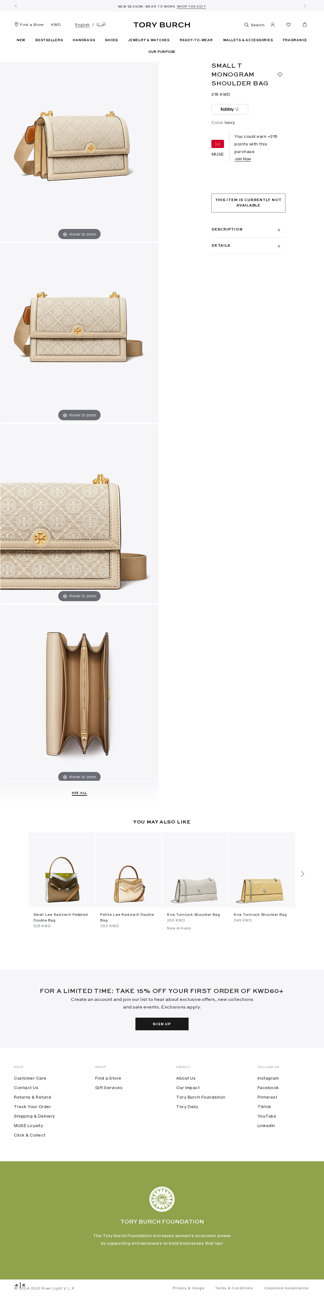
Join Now (242, 159)
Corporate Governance (286, 1288)
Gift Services (109, 1087)
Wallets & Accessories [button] (248, 40)
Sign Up (162, 1024)
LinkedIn (266, 1125)
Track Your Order (32, 1106)
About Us (186, 1078)
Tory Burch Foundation (201, 1097)
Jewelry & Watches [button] (149, 40)
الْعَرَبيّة (101, 25)
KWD (55, 24)
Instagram (268, 1078)
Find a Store (32, 24)
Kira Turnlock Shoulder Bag (193, 914)
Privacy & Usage (188, 1288)
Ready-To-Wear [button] (196, 40)
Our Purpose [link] (162, 51)
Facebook (268, 1087)
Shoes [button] (111, 40)
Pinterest (267, 1097)
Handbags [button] (84, 40)
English (82, 24)
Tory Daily (187, 1106)
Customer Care (30, 1078)
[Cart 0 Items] (302, 26)
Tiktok (264, 1106)
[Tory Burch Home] (162, 23)
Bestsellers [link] (49, 40)
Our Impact (188, 1087)
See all (79, 792)
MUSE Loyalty (28, 1125)
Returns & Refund (32, 1097)
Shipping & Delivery (34, 1116)
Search (257, 25)
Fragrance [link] (295, 40)
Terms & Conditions (234, 1288)
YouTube (267, 1116)
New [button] (21, 40)
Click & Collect (30, 1135)
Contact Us (26, 1087)
